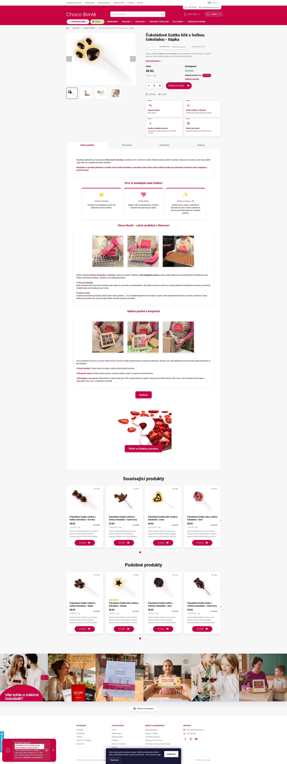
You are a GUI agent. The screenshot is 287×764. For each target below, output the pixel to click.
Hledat (162, 14)
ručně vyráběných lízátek (141, 160)
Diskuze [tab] (201, 145)
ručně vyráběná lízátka (161, 167)
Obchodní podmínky (152, 737)
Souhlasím (171, 754)
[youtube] (196, 739)
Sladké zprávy (90, 3)
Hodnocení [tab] (164, 145)
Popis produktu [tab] (87, 145)
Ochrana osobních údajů (202, 760)
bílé (107, 160)
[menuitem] (78, 21)
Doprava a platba (151, 733)
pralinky (92, 275)
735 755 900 (191, 733)
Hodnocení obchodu (119, 744)
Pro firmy (140, 3)
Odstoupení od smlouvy (153, 740)
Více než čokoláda (85, 283)
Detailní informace (153, 61)
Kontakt (114, 747)
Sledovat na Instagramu (145, 708)
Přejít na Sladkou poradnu (143, 448)
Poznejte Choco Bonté (74, 3)
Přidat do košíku (176, 85)
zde (159, 755)
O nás (114, 730)
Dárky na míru (84, 293)
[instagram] (191, 739)
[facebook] (185, 739)
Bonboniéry (81, 733)
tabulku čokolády (116, 361)
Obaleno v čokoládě (84, 740)
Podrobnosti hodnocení (179, 47)
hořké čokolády (117, 160)
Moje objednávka (104, 3)
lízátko (180, 205)
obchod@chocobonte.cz (195, 730)
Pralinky (79, 737)
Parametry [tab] (127, 145)
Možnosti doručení (192, 79)
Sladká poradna (118, 3)
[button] (140, 552)
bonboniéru (93, 361)
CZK (214, 3)
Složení (143, 394)
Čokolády (80, 730)
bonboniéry (101, 275)
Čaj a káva (80, 744)
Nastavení (115, 760)
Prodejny (130, 3)
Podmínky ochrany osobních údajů (157, 744)
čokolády (111, 275)
